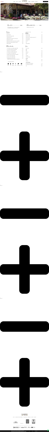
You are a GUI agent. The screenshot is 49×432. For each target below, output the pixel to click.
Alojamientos (32, 1)
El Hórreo (29, 1)
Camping (14, 1)
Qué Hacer (20, 1)
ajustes (25, 431)
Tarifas (17, 1)
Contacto (36, 1)
